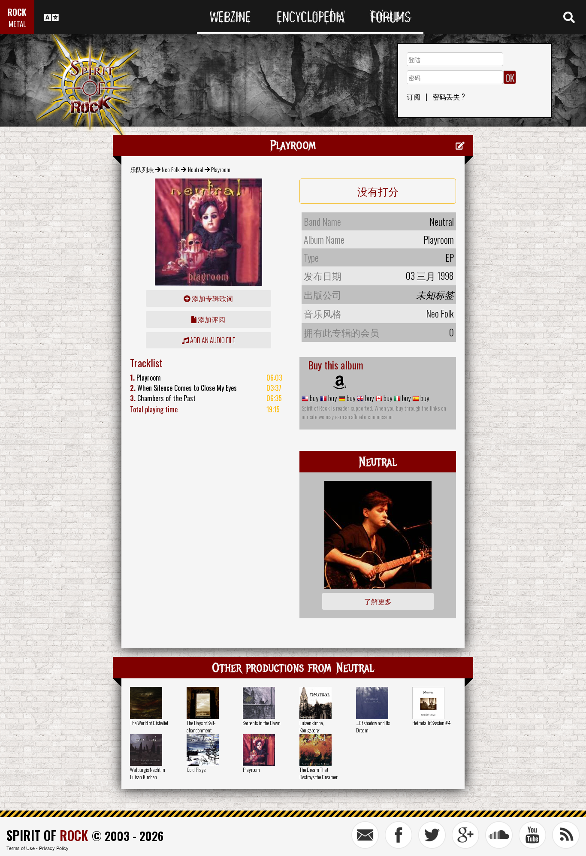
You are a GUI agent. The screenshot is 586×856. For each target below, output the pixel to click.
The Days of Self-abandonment (201, 726)
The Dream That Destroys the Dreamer (318, 773)
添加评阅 (210, 319)
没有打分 (378, 191)
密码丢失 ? (448, 96)
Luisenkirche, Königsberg (311, 726)
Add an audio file (212, 340)
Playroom (251, 769)
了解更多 (378, 601)
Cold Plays (196, 769)
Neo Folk (171, 169)
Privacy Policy (54, 847)
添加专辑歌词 (211, 298)
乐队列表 (142, 169)
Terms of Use (20, 847)
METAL (17, 23)
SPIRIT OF (47, 835)
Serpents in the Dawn (262, 722)
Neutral (195, 169)
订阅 (413, 96)
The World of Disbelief (149, 722)
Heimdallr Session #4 (431, 722)
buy (313, 398)
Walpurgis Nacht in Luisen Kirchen (147, 773)
